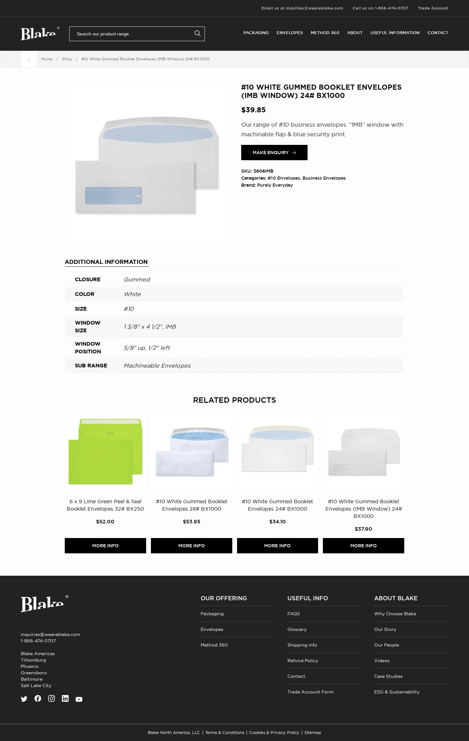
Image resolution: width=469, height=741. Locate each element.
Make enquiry (271, 152)
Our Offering (224, 598)
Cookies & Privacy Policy (274, 732)
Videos (382, 660)
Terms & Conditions (224, 732)
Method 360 (325, 32)
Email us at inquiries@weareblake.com (302, 8)
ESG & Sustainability (397, 692)
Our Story (385, 629)
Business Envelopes (324, 178)
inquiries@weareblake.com (50, 634)
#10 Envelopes (284, 178)
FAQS (293, 614)
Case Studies (388, 676)
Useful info (307, 598)
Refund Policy (302, 660)
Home (46, 58)
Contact (438, 32)
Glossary (297, 629)
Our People (386, 645)
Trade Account (433, 8)
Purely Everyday (275, 185)
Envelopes (290, 32)
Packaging (256, 32)
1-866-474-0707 (38, 641)
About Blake (396, 598)
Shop (67, 58)
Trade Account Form (310, 692)
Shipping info (302, 645)
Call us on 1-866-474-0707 (380, 8)
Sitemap (312, 732)
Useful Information (395, 32)
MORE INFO (105, 546)
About (354, 32)
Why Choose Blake (395, 614)
